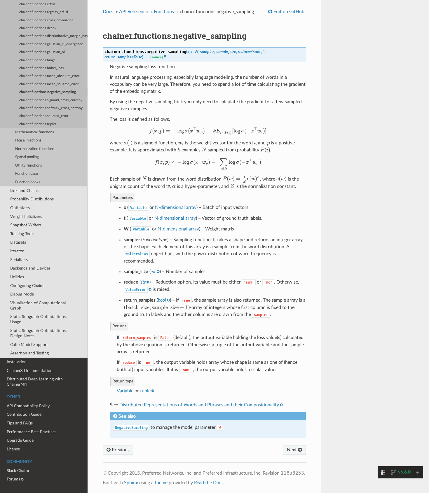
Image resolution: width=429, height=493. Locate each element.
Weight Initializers (26, 216)
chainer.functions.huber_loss (41, 68)
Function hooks (27, 182)
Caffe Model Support (29, 344)
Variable (125, 391)
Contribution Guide (24, 414)
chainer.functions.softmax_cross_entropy (51, 108)
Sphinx (131, 482)
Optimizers (20, 208)
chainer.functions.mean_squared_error (49, 84)
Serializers (19, 260)
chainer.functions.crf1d (37, 4)
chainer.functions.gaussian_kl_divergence (51, 44)
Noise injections (28, 140)
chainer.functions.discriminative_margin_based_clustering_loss (53, 36)
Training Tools (22, 234)
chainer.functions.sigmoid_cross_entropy (50, 100)
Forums (13, 479)
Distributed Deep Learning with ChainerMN (35, 382)
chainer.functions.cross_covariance (46, 20)
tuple (145, 391)
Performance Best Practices (31, 432)
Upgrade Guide (20, 440)
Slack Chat (16, 470)
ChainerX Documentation (30, 370)
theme (161, 482)
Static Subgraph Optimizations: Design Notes (38, 333)
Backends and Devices (30, 268)
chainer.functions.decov (37, 28)
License (13, 449)
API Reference (133, 11)
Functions (164, 11)
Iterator (17, 251)
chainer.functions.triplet (37, 124)
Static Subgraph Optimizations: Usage (38, 319)
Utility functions (28, 165)
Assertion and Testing (29, 353)
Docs (108, 11)
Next (292, 449)
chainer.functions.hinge (37, 60)
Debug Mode (22, 294)
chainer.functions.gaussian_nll (42, 52)
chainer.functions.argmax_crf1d (43, 12)
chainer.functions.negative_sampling (47, 92)
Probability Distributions (32, 199)
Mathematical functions (34, 132)
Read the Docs (209, 482)
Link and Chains (24, 190)
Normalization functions (35, 149)
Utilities (17, 277)
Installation (17, 362)
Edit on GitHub (288, 11)
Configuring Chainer (28, 286)
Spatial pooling (27, 157)
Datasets (18, 242)
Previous (120, 449)
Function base (26, 174)
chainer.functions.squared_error (43, 116)
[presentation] (208, 131)
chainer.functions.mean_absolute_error (49, 76)
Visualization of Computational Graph (38, 305)
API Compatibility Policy (28, 406)
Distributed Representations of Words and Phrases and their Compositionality (199, 405)
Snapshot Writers (25, 225)
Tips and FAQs (20, 423)
